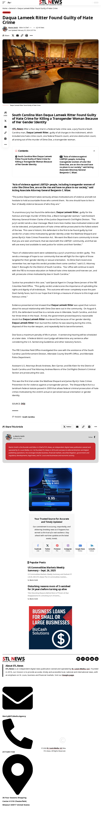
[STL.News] (50, 2)
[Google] (97, 659)
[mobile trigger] (4, 2)
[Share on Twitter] (13, 35)
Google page (68, 675)
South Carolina (28, 417)
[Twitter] (47, 548)
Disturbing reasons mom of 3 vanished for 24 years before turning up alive (49, 588)
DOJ (23, 403)
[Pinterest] (57, 548)
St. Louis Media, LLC (81, 668)
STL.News (18, 128)
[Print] (27, 35)
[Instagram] (68, 548)
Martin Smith (13, 28)
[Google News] (80, 548)
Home (4, 8)
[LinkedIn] (92, 548)
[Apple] (92, 659)
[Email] (17, 35)
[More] (31, 35)
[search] (90, 2)
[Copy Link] (22, 35)
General (12, 8)
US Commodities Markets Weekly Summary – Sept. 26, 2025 (46, 569)
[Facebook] (94, 437)
